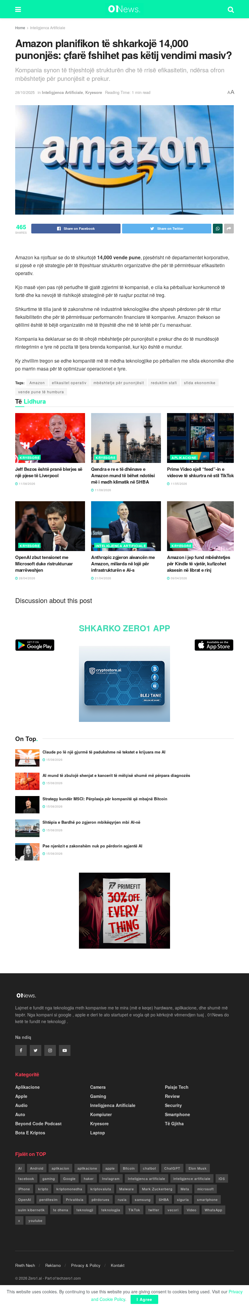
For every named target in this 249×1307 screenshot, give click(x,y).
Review (172, 1096)
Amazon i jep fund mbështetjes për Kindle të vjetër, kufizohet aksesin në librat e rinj (198, 563)
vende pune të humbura (41, 391)
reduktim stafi (164, 382)
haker (89, 1178)
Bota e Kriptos (30, 1132)
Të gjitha (174, 1123)
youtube (36, 1220)
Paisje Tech (177, 1087)
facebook (26, 1178)
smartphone (207, 1199)
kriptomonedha (69, 1188)
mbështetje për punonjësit (119, 382)
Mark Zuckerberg (157, 1188)
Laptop (97, 1132)
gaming (49, 1178)
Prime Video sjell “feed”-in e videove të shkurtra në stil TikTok (200, 472)
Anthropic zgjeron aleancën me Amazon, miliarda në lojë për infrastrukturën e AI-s (123, 563)
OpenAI (24, 1199)
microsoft (205, 1188)
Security (173, 1105)
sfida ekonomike (200, 382)
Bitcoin (129, 1168)
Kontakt (117, 1265)
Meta (185, 1188)
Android (36, 1168)
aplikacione (87, 1168)
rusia (122, 1199)
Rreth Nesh (25, 1265)
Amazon (37, 382)
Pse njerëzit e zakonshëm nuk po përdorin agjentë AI (92, 846)
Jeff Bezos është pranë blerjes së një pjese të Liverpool (48, 472)
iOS (222, 1178)
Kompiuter (101, 1114)
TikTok (134, 1209)
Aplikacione (184, 457)
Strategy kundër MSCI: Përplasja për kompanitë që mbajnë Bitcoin (105, 799)
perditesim (48, 1199)
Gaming (98, 1096)
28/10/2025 (25, 92)
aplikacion (60, 1168)
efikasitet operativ (69, 382)
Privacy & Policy (86, 1265)
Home (20, 27)
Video (191, 1209)
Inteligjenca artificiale (146, 1178)
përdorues (101, 1199)
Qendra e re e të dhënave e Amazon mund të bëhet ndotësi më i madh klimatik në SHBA (123, 475)
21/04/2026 (102, 578)
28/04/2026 (26, 578)
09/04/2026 (178, 578)
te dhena (60, 1209)
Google (69, 1178)
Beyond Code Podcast (38, 1123)
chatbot (149, 1168)
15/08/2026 (54, 759)
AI (20, 1168)
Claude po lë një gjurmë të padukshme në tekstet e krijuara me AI (104, 752)
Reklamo (53, 1265)
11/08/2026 (26, 483)
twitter (153, 1209)
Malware (126, 1188)
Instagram (111, 1178)
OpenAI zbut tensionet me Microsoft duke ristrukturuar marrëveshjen (44, 563)
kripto (43, 1188)
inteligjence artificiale (191, 1178)
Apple (21, 1096)
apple (110, 1168)
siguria (183, 1199)
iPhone (24, 1188)
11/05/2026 (178, 483)
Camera (98, 1087)
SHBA (164, 1199)
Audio (21, 1105)
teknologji (85, 1209)
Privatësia (75, 1199)
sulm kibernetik (31, 1209)
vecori (173, 1209)
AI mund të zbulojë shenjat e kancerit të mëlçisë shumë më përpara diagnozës (116, 775)
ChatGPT (172, 1168)
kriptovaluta (100, 1188)
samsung (143, 1199)
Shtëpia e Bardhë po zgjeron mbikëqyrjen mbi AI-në (91, 822)
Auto (20, 1114)
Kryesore (93, 92)
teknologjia (110, 1209)
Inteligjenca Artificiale (47, 27)
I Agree (144, 1299)
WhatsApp (213, 1209)
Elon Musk (198, 1168)
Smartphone (177, 1114)
